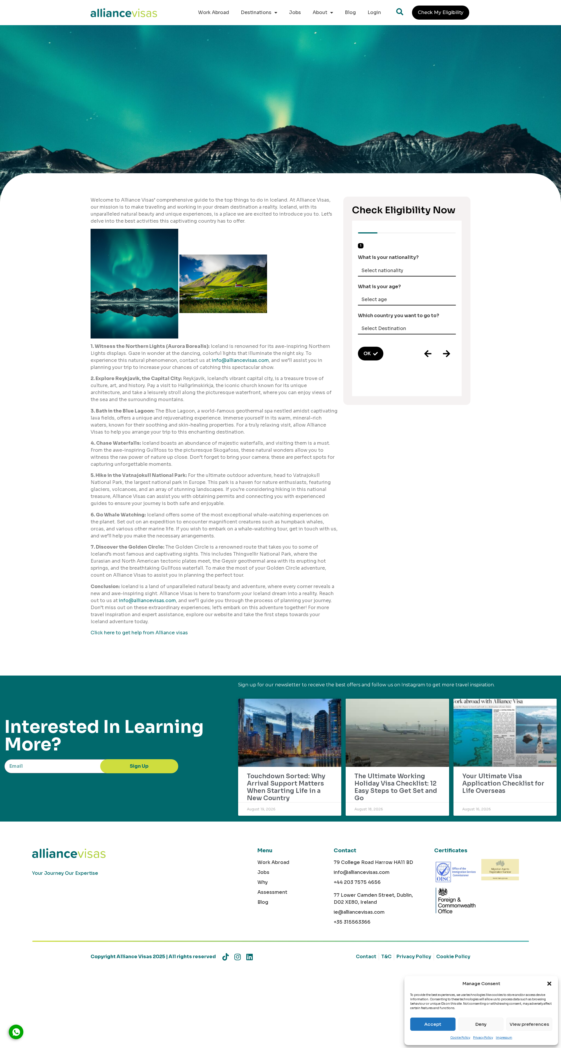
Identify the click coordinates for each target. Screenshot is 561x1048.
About (320, 12)
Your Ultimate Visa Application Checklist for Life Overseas (503, 783)
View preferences (529, 1024)
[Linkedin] (249, 957)
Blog (350, 12)
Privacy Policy (483, 1038)
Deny (480, 1024)
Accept (432, 1024)
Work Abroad (213, 12)
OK (367, 354)
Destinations (256, 12)
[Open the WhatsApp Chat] (16, 1032)
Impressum (504, 1038)
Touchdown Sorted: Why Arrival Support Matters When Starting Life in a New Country (286, 787)
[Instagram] (237, 957)
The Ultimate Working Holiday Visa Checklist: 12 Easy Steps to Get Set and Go (395, 787)
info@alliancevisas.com (240, 360)
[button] (549, 984)
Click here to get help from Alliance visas (139, 633)
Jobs (295, 12)
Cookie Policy (460, 1038)
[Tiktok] (225, 957)
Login (374, 12)
